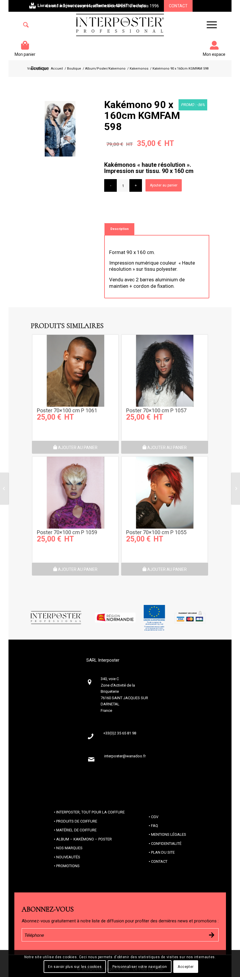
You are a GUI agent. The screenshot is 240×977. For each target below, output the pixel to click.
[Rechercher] (26, 25)
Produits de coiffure (76, 821)
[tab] (119, 229)
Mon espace (214, 54)
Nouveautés (68, 857)
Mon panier (25, 54)
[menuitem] (26, 25)
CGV (154, 817)
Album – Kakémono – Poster (84, 839)
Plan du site (163, 852)
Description (119, 229)
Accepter (186, 967)
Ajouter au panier (163, 185)
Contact (178, 6)
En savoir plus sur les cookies (75, 967)
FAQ (154, 825)
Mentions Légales (168, 834)
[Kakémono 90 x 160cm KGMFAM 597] (4, 488)
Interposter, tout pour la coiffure (90, 812)
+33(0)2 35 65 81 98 (71, 17)
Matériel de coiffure (76, 830)
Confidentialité (166, 843)
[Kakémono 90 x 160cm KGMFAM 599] (235, 488)
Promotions (68, 866)
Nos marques (69, 848)
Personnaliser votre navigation (139, 967)
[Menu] (209, 25)
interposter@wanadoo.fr (125, 756)
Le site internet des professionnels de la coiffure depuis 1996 (103, 6)
